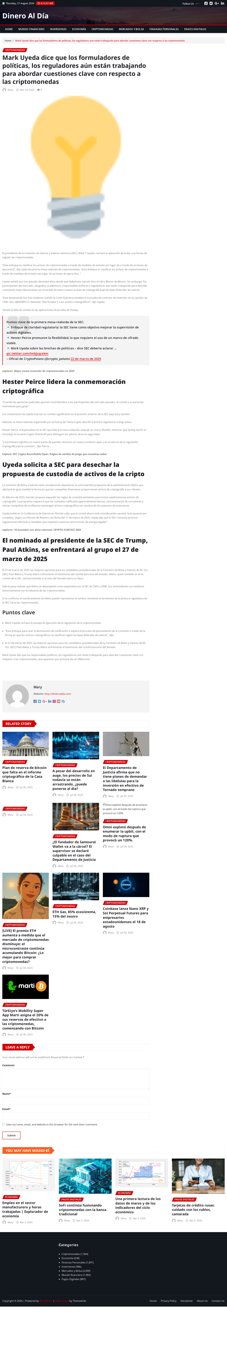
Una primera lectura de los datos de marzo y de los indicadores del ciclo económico (138, 1205)
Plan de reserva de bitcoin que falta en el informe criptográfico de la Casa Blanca (24, 774)
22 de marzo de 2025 (86, 359)
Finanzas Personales (164, 29)
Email (6, 1109)
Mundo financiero (31, 29)
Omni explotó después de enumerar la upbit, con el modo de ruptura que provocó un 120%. (124, 833)
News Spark (62, 1301)
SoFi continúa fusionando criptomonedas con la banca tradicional (82, 1209)
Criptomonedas (102, 29)
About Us (202, 1301)
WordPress (46, 1301)
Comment (8, 1065)
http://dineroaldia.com (58, 694)
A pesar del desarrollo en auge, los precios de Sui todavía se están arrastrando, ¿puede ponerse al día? (74, 779)
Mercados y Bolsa (131, 29)
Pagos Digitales (195, 29)
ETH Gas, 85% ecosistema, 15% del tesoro (74, 913)
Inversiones (58, 29)
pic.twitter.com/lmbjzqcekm (27, 353)
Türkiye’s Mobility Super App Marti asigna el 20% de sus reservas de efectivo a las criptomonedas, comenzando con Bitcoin (25, 1019)
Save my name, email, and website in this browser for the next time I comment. (52, 1124)
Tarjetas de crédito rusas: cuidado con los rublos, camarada (193, 1209)
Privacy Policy (169, 1301)
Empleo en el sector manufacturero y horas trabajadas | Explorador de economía (25, 1209)
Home (9, 29)
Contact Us (218, 1301)
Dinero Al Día (25, 15)
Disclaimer (187, 1301)
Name (6, 1093)
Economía (79, 29)
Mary (10, 89)
